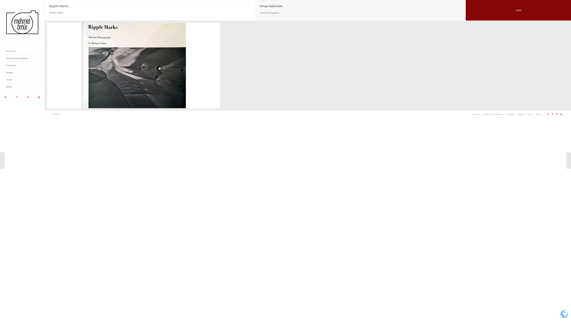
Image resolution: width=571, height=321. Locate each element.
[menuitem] (22, 51)
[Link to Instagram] (27, 97)
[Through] (568, 160)
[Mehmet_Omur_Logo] (22, 22)
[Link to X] (5, 97)
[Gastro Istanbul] (2, 160)
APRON (57, 114)
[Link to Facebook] (16, 97)
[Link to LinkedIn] (39, 97)
